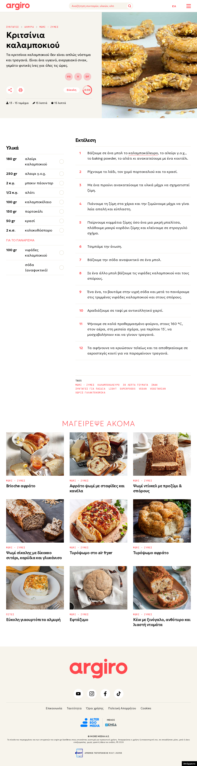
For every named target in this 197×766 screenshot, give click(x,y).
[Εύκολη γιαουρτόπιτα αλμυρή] (35, 587)
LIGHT (113, 388)
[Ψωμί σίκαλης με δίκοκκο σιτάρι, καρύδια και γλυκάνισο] (35, 521)
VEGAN (143, 388)
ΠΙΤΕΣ (10, 614)
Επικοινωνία (54, 708)
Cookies (146, 708)
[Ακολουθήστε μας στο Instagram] (92, 694)
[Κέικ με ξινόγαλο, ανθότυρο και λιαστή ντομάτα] (162, 587)
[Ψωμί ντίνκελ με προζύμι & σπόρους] (162, 454)
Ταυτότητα (74, 708)
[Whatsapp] (53, 90)
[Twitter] (32, 90)
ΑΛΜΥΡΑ (29, 27)
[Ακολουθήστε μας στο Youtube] (78, 694)
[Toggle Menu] (188, 6)
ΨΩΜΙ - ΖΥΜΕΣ (48, 27)
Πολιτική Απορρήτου (122, 708)
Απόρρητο (189, 763)
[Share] (10, 90)
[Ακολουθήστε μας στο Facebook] (105, 694)
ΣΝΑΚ (154, 384)
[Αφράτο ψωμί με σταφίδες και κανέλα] (98, 454)
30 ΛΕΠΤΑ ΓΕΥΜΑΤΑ (135, 384)
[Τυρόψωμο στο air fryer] (98, 521)
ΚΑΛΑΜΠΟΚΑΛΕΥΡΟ (109, 384)
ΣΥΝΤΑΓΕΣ (12, 27)
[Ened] (111, 724)
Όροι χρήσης (95, 708)
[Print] (20, 90)
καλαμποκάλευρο (143, 153)
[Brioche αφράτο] (35, 454)
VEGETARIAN (158, 388)
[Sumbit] (129, 6)
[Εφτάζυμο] (98, 587)
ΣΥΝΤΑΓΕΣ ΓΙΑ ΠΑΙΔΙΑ (90, 388)
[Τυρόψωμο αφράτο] (162, 521)
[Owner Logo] (90, 722)
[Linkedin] (42, 90)
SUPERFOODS (128, 388)
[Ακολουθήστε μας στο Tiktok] (119, 694)
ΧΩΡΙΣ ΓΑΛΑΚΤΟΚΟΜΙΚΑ (90, 392)
